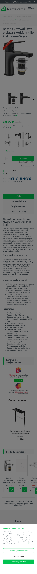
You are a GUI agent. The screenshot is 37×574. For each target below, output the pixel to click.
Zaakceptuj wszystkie (18, 562)
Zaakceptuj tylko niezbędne (18, 550)
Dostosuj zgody (18, 556)
